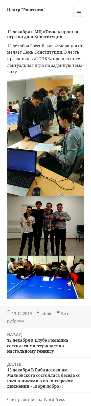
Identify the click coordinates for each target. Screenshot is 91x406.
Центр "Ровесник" (26, 9)
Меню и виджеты (79, 16)
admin (46, 313)
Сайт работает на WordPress (36, 399)
